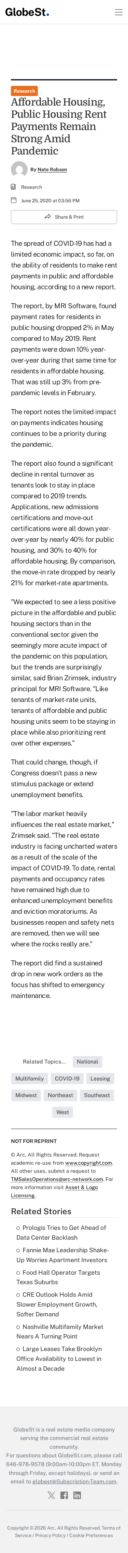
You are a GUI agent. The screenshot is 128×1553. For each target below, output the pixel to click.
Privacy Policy (50, 1535)
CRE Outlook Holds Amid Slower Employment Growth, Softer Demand (56, 1304)
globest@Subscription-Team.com (74, 1481)
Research (24, 91)
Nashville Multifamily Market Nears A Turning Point (59, 1331)
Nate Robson (52, 169)
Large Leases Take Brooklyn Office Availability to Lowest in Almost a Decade (59, 1358)
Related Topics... (44, 1061)
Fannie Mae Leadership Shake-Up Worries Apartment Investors (62, 1254)
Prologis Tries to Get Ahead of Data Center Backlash (61, 1232)
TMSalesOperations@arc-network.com (57, 1179)
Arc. (51, 1528)
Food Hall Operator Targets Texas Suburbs (58, 1277)
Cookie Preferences (91, 1535)
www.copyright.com (88, 1163)
